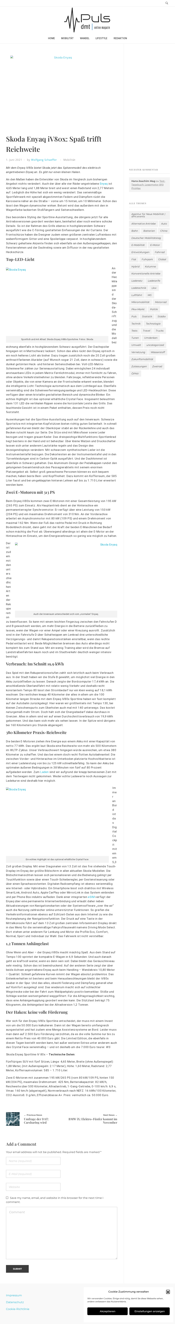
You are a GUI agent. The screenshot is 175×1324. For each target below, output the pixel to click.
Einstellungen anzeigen (149, 1311)
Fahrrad (160, 252)
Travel (146, 330)
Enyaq (104, 183)
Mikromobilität (140, 302)
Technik (135, 323)
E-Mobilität (138, 245)
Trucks (160, 330)
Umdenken (150, 337)
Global (162, 259)
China (163, 230)
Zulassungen (139, 366)
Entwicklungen (140, 252)
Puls (134, 316)
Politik (154, 309)
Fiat (133, 259)
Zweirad (157, 366)
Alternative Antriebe (143, 223)
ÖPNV (135, 373)
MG (150, 295)
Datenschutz (15, 1302)
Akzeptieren (107, 1311)
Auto (164, 223)
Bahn (134, 230)
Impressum (14, 1295)
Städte (162, 316)
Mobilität (69, 159)
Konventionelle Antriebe (145, 273)
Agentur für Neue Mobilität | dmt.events (148, 215)
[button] (168, 1291)
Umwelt (136, 345)
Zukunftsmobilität (142, 359)
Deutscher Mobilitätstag (146, 238)
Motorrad (160, 302)
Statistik (147, 316)
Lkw (154, 287)
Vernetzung (138, 352)
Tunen (135, 337)
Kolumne (150, 266)
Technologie (153, 323)
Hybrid (135, 266)
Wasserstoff (158, 352)
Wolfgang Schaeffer (44, 159)
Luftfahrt (136, 295)
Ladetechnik (138, 287)
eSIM (91, 897)
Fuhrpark (147, 259)
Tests (134, 330)
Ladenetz (136, 280)
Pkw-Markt (138, 309)
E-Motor (155, 245)
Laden (44, 772)
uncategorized (155, 345)
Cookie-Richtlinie (17, 1309)
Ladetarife (154, 280)
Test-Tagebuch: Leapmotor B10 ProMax (148, 185)
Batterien (149, 230)
